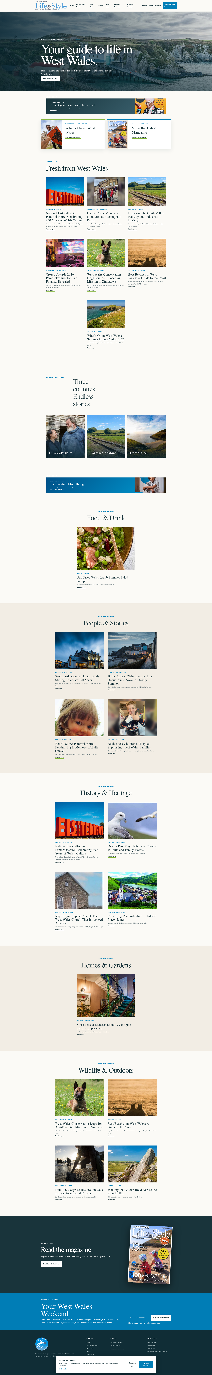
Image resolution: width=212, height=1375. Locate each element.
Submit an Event (151, 1342)
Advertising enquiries (117, 1342)
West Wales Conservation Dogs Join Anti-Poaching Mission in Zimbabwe (104, 278)
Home (72, 6)
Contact (158, 6)
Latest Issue (107, 6)
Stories (100, 6)
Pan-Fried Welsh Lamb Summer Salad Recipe (102, 579)
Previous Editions (117, 6)
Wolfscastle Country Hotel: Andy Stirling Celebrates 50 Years (77, 678)
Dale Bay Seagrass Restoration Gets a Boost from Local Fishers (79, 1191)
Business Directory (130, 6)
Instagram (121, 1350)
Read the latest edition (51, 1264)
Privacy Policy (151, 1345)
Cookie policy (63, 1369)
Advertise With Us (169, 6)
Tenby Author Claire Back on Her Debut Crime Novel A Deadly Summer (130, 680)
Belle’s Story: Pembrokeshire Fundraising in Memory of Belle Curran (76, 747)
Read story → (50, 229)
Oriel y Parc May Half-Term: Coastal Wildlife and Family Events (132, 848)
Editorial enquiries (116, 1345)
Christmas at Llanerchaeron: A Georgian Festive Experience (104, 1026)
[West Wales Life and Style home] (51, 5)
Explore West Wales (80, 6)
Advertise (143, 6)
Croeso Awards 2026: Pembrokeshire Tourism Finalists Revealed (61, 278)
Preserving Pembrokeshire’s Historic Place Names (132, 918)
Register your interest (161, 1317)
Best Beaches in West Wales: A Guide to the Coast (147, 276)
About (151, 6)
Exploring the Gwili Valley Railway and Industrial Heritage (146, 216)
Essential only (132, 1364)
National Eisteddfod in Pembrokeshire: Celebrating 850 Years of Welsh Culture (64, 216)
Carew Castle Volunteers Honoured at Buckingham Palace (104, 216)
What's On (92, 6)
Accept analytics (146, 1365)
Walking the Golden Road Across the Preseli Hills (132, 1191)
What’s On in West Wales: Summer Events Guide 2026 (105, 337)
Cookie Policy (151, 1348)
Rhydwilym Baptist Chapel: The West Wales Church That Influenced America (79, 919)
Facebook (113, 1350)
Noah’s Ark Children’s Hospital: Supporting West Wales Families (129, 745)
